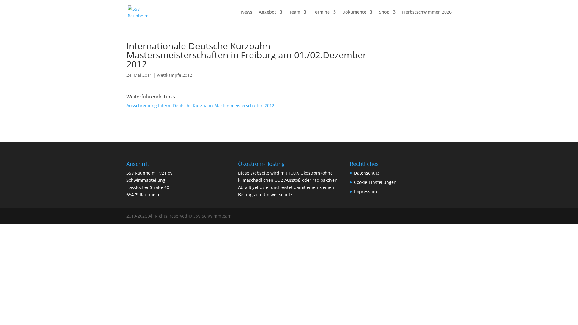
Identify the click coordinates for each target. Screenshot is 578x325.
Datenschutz (366, 173)
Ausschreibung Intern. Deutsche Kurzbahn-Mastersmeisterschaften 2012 (200, 105)
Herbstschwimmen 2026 (427, 12)
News (246, 12)
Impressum (365, 191)
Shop (384, 12)
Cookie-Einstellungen (375, 182)
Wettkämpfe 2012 (174, 75)
